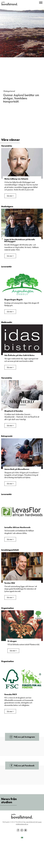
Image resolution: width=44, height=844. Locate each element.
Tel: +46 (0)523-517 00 (30, 822)
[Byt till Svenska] (22, 837)
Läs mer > (10, 196)
